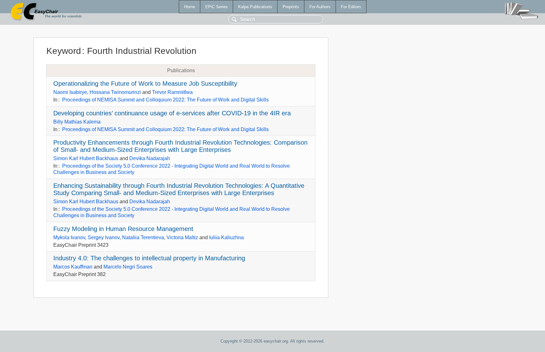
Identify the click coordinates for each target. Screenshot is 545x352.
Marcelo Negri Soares (127, 266)
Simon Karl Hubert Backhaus (85, 158)
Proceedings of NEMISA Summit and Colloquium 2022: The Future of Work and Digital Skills (165, 99)
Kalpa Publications (255, 6)
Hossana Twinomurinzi (115, 92)
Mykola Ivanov (69, 237)
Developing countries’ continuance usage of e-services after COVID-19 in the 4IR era (172, 113)
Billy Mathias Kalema (77, 121)
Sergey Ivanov (104, 237)
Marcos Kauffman (72, 266)
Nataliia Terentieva (143, 237)
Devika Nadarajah (149, 158)
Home (189, 6)
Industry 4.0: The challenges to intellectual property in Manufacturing (149, 258)
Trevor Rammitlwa (172, 92)
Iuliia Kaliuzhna (226, 237)
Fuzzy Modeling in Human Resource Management (123, 228)
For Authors (320, 6)
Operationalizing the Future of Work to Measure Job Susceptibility (145, 83)
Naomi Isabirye (70, 92)
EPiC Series (216, 6)
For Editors (351, 6)
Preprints (291, 6)
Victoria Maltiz (182, 237)
